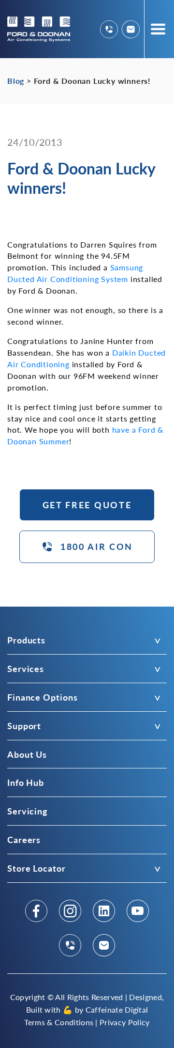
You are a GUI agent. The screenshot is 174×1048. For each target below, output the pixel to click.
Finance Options (42, 697)
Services (25, 668)
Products (26, 640)
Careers (24, 839)
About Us (27, 754)
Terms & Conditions (58, 1022)
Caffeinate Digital (117, 1009)
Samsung (127, 267)
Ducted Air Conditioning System (67, 278)
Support (24, 726)
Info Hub (25, 782)
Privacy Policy (124, 1022)
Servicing (27, 811)
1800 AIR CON (96, 546)
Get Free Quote (87, 505)
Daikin (124, 352)
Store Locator (36, 868)
